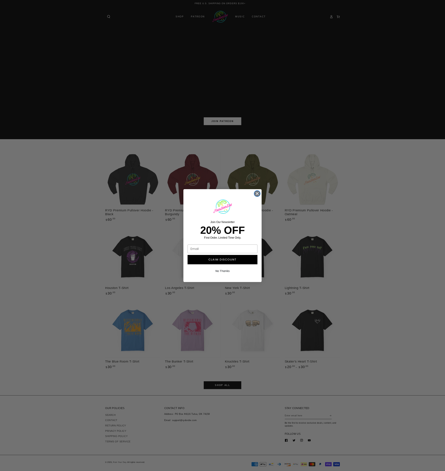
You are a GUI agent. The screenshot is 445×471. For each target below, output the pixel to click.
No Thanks (222, 271)
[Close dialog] (257, 194)
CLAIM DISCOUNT (222, 260)
